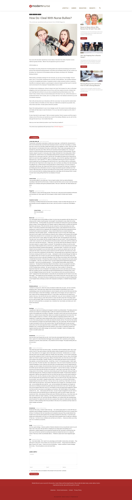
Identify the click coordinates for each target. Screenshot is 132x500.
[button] (100, 8)
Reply (30, 174)
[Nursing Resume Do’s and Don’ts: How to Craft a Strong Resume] (91, 76)
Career (31, 14)
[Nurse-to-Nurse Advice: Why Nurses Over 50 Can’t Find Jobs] (91, 19)
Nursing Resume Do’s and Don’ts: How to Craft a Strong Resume (90, 84)
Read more (83, 38)
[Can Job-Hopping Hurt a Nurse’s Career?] (91, 47)
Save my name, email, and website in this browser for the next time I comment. (48, 470)
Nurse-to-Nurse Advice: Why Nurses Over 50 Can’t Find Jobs (90, 28)
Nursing (39, 14)
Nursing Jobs (35, 14)
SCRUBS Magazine (58, 126)
